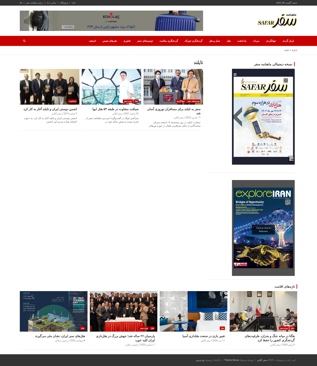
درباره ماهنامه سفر (34, 2)
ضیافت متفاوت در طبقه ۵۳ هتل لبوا (115, 109)
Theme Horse (231, 360)
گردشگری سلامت (168, 40)
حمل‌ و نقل (214, 40)
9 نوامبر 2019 (70, 113)
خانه (74, 2)
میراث (256, 40)
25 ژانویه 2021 (131, 113)
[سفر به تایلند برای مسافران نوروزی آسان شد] (173, 87)
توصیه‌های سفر (145, 40)
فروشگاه (64, 2)
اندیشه (92, 40)
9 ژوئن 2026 (288, 344)
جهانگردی (271, 40)
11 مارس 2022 (193, 117)
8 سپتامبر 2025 (77, 340)
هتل (229, 40)
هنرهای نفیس (110, 40)
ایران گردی (288, 40)
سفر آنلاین (179, 117)
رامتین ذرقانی (131, 344)
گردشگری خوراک (193, 40)
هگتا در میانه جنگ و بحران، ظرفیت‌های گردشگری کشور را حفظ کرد (270, 338)
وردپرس (200, 360)
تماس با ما (51, 2)
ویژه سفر (128, 101)
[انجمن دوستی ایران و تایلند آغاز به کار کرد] (50, 87)
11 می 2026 (219, 340)
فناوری (126, 40)
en (21, 2)
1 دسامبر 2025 (147, 344)
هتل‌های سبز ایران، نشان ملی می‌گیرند (60, 336)
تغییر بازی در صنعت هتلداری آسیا (203, 336)
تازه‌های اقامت (285, 286)
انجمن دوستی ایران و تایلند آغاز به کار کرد (50, 109)
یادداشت (241, 40)
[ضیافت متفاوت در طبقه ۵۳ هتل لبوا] (111, 87)
